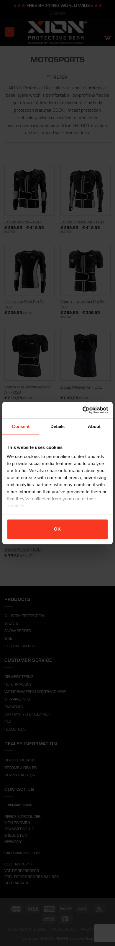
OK (57, 529)
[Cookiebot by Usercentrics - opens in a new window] (82, 410)
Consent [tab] (20, 426)
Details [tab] (57, 426)
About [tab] (94, 426)
